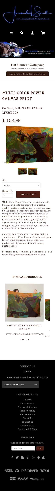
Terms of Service (27, 407)
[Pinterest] (28, 457)
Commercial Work (27, 429)
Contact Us (27, 421)
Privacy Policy (27, 410)
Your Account (27, 403)
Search (27, 399)
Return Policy (27, 414)
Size (4, 180)
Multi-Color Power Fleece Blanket (24, 327)
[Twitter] (17, 457)
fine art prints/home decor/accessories (27, 74)
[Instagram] (22, 457)
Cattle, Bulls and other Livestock (22, 110)
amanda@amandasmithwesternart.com (27, 377)
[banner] (27, 14)
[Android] (38, 457)
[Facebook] (12, 457)
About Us (27, 418)
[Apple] (43, 457)
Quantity (7, 191)
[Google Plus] (33, 457)
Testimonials (27, 425)
